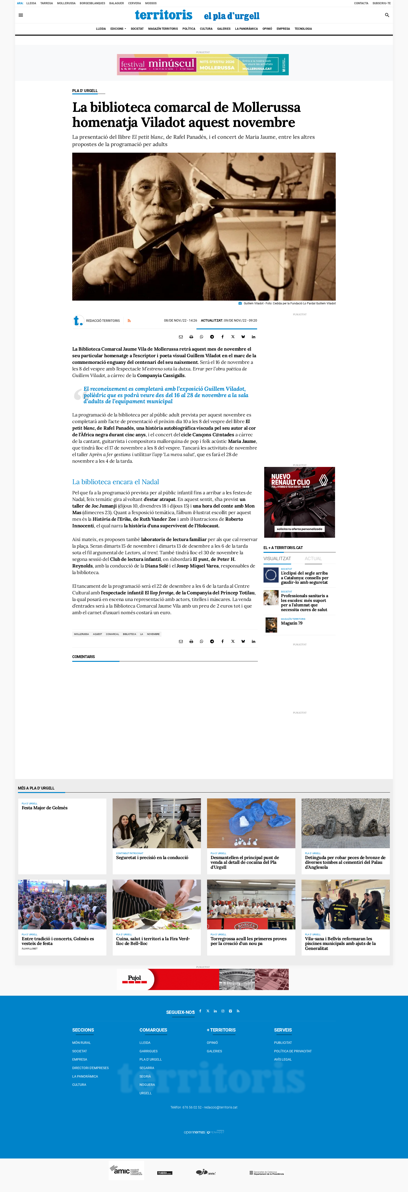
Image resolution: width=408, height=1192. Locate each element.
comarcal (112, 634)
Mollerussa (66, 3)
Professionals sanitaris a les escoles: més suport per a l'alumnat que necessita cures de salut (304, 602)
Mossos (151, 3)
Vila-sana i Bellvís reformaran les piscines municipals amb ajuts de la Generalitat (340, 943)
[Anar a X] (208, 1011)
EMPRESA (79, 1059)
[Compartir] (201, 336)
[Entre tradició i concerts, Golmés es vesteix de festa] (62, 904)
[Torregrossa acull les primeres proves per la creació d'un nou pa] (251, 904)
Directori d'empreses (90, 1068)
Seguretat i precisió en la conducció (152, 857)
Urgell (146, 1093)
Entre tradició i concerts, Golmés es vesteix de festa (58, 941)
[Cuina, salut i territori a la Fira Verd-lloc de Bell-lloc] (157, 904)
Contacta (361, 3)
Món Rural (81, 1043)
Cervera (134, 3)
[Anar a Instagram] (223, 1011)
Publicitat (283, 1043)
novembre (153, 634)
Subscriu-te (382, 3)
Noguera (147, 1085)
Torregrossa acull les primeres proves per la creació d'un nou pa (248, 941)
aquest (97, 634)
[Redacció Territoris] (78, 320)
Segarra (147, 1068)
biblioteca (129, 634)
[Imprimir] (191, 336)
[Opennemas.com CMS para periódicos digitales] (204, 1132)
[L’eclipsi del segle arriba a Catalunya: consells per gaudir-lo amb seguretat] (271, 575)
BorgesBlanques (92, 3)
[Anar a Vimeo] (230, 1011)
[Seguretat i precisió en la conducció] (157, 823)
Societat (79, 1051)
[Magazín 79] (271, 625)
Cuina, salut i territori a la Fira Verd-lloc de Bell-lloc (153, 941)
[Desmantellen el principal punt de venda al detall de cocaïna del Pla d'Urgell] (251, 823)
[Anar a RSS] (238, 1011)
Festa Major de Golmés (44, 807)
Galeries (214, 1051)
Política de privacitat (293, 1051)
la (141, 634)
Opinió (212, 1043)
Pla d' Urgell (85, 90)
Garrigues (148, 1051)
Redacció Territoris (103, 321)
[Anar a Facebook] (200, 1011)
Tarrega (46, 3)
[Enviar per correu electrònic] (181, 336)
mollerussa (81, 634)
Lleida (31, 3)
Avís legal (283, 1059)
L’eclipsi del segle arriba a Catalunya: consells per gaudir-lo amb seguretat (305, 577)
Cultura (79, 1085)
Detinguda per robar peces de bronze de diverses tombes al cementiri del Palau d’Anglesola (345, 862)
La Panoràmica (85, 1076)
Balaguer (116, 3)
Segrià (145, 1076)
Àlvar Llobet (30, 948)
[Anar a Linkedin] (215, 1011)
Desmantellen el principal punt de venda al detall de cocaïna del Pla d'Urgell (245, 862)
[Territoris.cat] (197, 15)
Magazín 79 (291, 623)
